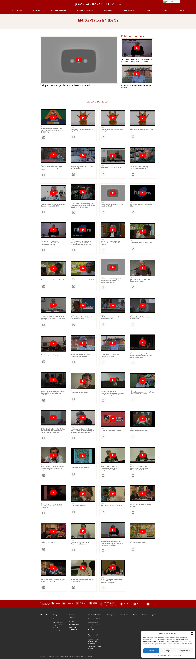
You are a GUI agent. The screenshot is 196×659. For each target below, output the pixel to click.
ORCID (95, 603)
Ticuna (148, 10)
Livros (54, 619)
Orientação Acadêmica (85, 10)
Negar (168, 651)
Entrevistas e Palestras (58, 10)
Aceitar (151, 651)
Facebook (127, 604)
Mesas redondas (74, 624)
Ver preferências (185, 651)
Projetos (165, 10)
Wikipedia (83, 603)
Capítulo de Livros (58, 622)
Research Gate (106, 604)
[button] (192, 633)
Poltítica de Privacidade (160, 655)
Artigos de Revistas (58, 625)
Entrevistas (72, 621)
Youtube (153, 604)
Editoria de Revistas (58, 631)
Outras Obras (56, 628)
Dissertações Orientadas (95, 619)
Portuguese (170, 1)
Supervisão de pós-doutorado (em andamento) (93, 641)
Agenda (181, 10)
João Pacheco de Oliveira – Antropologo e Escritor (98, 4)
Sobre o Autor (17, 10)
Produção (36, 10)
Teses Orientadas (93, 622)
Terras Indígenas (129, 10)
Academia (70, 603)
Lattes (58, 603)
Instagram (140, 604)
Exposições (108, 10)
